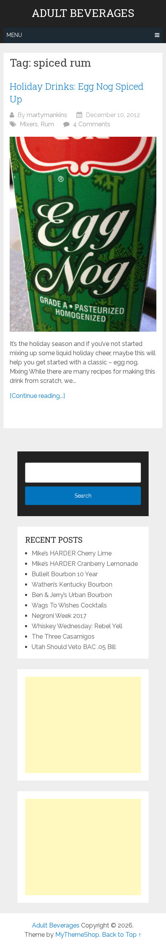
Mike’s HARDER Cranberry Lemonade (85, 563)
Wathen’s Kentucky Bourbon (72, 584)
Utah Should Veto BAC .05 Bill (74, 647)
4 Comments (91, 124)
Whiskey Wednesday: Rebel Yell (77, 626)
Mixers (29, 124)
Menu (14, 35)
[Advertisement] (83, 725)
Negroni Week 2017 (59, 615)
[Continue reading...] (37, 395)
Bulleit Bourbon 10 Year (65, 574)
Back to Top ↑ (121, 934)
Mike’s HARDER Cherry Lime (72, 553)
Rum (47, 124)
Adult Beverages (83, 13)
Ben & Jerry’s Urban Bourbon (72, 595)
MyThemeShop (77, 934)
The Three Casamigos (63, 636)
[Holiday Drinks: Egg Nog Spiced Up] (83, 234)
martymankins (47, 115)
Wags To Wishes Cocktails (69, 605)
